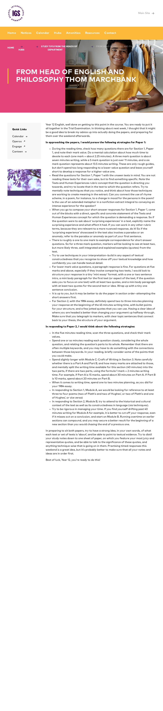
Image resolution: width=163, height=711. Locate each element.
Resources (92, 33)
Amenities (73, 33)
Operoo (17, 141)
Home (11, 33)
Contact (110, 33)
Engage (17, 146)
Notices (26, 33)
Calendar (42, 33)
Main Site (144, 13)
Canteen (17, 151)
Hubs (57, 33)
